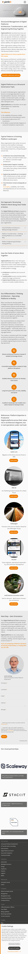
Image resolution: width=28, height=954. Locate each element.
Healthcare (3, 869)
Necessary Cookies (14, 944)
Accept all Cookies (14, 948)
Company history (5, 900)
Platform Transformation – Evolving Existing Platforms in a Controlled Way (12, 235)
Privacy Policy (4, 724)
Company (3, 888)
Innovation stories (5, 882)
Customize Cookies (13, 951)
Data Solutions (4, 848)
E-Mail (3, 696)
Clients (2, 884)
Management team (5, 896)
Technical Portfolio (5, 855)
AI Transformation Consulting (8, 846)
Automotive (4, 862)
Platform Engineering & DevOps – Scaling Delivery (12, 242)
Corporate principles (6, 898)
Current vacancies (5, 916)
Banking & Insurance (6, 864)
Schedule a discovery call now (11, 75)
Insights (3, 920)
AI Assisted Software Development (9, 844)
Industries (4, 859)
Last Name (4, 689)
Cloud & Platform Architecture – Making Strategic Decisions (11, 229)
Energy (2, 866)
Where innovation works (7, 891)
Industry (3, 703)
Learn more (13, 460)
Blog (2, 923)
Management (4, 893)
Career (3, 904)
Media (2, 875)
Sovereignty (6, 187)
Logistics (3, 873)
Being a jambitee (5, 911)
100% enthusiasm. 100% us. (8, 907)
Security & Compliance (6, 853)
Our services (4, 841)
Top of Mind (4, 909)
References (4, 879)
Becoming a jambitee (6, 914)
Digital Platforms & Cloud (7, 850)
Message (3, 709)
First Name (4, 683)
